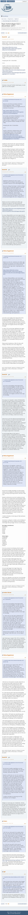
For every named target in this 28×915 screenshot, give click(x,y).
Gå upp (2, 903)
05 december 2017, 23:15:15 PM (8, 376)
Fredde (5, 80)
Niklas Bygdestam (8, 94)
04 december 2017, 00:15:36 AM (8, 39)
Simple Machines (17, 913)
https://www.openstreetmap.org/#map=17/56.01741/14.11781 (14, 887)
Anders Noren (7, 592)
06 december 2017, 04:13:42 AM (8, 457)
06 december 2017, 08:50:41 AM (8, 594)
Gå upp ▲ (19, 912)
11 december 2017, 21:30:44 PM (8, 759)
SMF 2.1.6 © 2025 (11, 913)
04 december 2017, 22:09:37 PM (8, 171)
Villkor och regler (13, 912)
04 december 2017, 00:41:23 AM (8, 82)
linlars (5, 821)
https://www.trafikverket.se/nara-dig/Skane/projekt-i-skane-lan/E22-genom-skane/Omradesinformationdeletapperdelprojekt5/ (13, 272)
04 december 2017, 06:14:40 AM (8, 96)
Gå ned (2, 33)
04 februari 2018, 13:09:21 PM (7, 823)
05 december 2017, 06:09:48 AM (8, 253)
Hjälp (8, 912)
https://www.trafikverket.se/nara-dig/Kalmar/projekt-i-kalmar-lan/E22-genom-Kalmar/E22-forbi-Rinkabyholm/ (12, 49)
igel (4, 871)
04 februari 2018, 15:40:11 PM (7, 873)
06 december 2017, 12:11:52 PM (8, 657)
